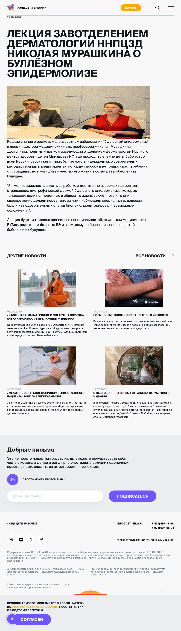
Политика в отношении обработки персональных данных (144, 540)
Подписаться (132, 496)
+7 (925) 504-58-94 (162, 527)
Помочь (131, 7)
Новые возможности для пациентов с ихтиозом (130, 315)
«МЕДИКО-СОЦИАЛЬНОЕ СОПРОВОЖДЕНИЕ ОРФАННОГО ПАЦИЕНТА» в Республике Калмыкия (46, 395)
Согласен (32, 619)
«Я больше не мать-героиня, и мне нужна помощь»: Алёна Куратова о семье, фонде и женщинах (46, 317)
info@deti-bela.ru (130, 523)
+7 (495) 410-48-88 (162, 523)
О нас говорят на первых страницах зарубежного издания (131, 395)
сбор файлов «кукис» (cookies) (34, 606)
